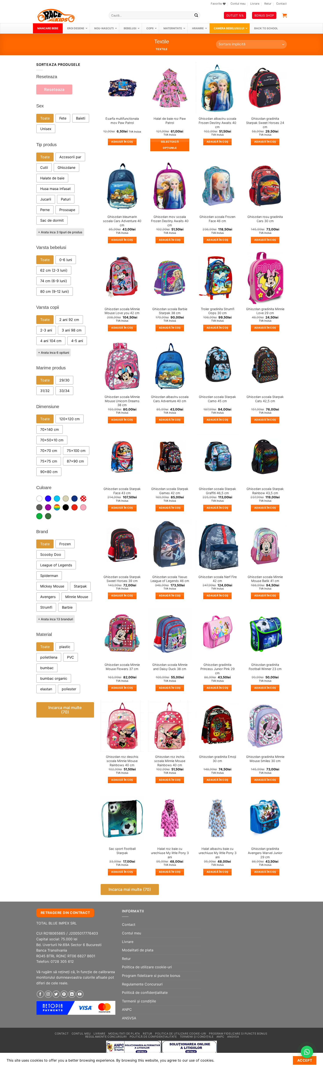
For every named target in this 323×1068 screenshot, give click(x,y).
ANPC (127, 1009)
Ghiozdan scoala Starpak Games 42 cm (169, 491)
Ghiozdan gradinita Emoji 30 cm (217, 759)
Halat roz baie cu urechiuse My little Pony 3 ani (170, 853)
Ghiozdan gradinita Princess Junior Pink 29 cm (217, 669)
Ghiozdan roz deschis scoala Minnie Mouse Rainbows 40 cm (122, 761)
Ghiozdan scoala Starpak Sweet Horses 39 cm (122, 579)
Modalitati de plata (137, 950)
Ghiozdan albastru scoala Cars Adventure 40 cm (170, 399)
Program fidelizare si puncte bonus (151, 975)
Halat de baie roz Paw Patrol (170, 121)
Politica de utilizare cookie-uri (147, 967)
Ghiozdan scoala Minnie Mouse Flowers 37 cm (122, 667)
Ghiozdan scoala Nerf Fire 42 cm (217, 579)
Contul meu (237, 3)
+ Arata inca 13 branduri (55, 619)
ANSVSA (129, 1018)
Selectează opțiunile (170, 144)
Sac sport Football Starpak (122, 851)
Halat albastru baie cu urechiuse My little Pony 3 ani (217, 853)
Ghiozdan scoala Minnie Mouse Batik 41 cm (265, 579)
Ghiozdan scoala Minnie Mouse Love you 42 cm (122, 311)
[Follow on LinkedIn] (72, 994)
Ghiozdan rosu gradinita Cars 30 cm (265, 219)
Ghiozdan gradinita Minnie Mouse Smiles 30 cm (265, 759)
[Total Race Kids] (69, 15)
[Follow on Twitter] (56, 994)
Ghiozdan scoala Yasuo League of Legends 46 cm (170, 579)
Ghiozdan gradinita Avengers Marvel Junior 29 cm (265, 853)
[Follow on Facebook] (40, 994)
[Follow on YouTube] (79, 994)
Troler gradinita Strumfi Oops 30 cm (217, 311)
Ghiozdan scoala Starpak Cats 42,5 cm (265, 399)
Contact (281, 3)
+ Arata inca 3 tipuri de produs (60, 232)
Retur (267, 3)
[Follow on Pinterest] (64, 994)
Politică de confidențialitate (145, 992)
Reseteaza (54, 89)
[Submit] (196, 15)
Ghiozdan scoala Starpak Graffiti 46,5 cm (217, 491)
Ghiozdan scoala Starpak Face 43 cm (122, 491)
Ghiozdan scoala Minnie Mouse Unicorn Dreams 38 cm (122, 401)
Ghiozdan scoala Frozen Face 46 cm (217, 219)
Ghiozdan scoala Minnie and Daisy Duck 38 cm (169, 667)
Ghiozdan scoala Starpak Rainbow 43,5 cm (265, 491)
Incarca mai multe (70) (65, 709)
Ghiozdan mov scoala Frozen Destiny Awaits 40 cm (170, 221)
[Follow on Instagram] (48, 994)
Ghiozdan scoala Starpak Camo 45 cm (217, 399)
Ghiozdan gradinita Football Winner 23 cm (265, 667)
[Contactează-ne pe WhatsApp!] (307, 1052)
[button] (284, 15)
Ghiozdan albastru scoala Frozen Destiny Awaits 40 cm (217, 123)
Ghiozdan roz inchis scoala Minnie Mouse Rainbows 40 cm (169, 761)
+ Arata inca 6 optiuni (53, 352)
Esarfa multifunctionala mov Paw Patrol (122, 121)
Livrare (254, 3)
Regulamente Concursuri (142, 984)
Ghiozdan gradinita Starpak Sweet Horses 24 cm (265, 123)
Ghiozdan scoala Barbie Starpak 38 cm (169, 311)
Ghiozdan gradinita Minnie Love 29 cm (265, 311)
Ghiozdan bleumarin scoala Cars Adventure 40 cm (122, 221)
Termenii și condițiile (139, 1001)
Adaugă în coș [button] (122, 141)
